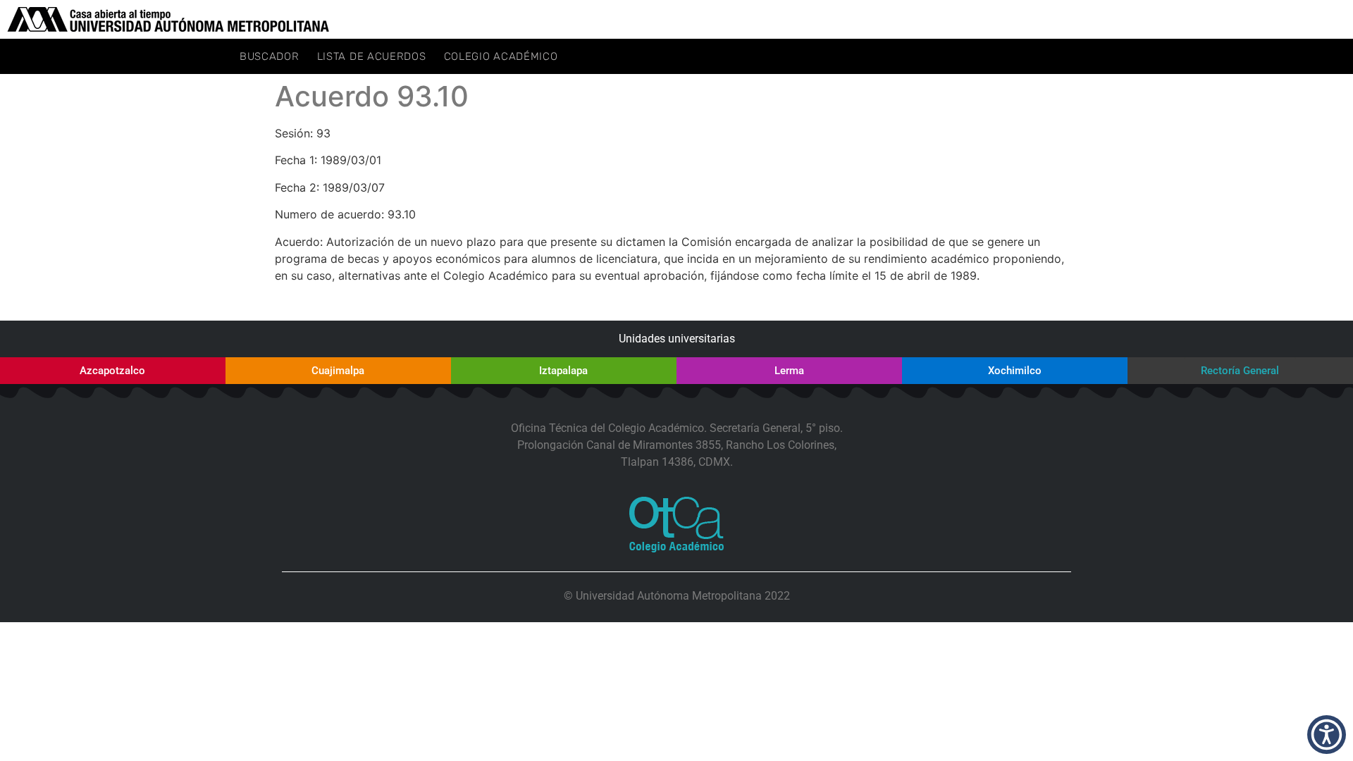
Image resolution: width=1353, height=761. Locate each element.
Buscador (269, 56)
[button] (1326, 734)
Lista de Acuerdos (371, 56)
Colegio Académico (501, 56)
